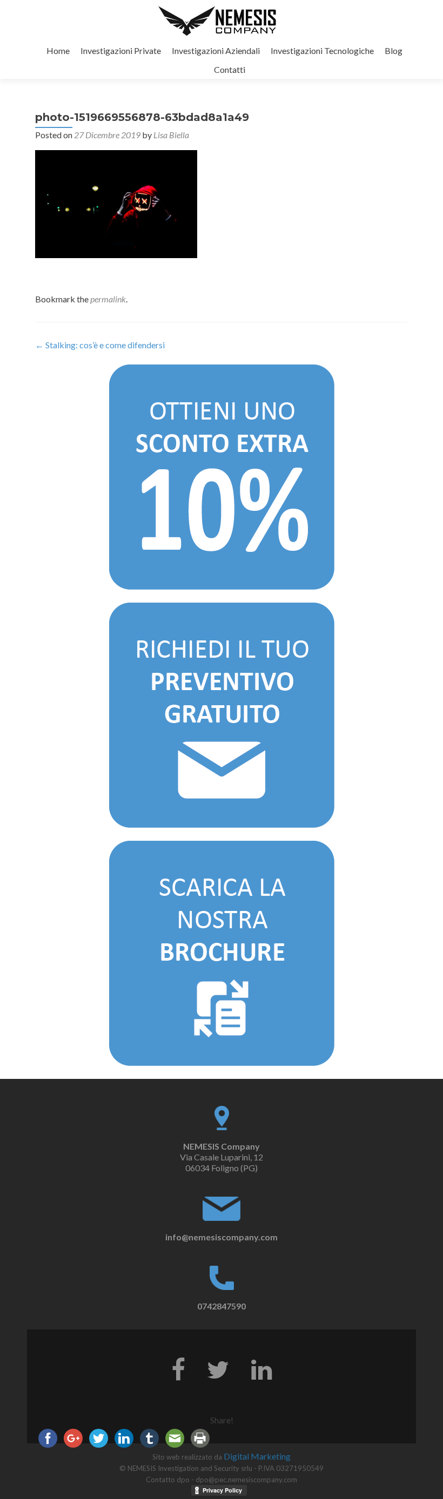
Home (58, 50)
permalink (108, 299)
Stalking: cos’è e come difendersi (100, 345)
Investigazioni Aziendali (216, 50)
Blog (393, 50)
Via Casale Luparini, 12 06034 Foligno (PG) (221, 1157)
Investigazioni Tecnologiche (322, 50)
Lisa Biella (171, 135)
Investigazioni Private (120, 50)
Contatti (229, 69)
